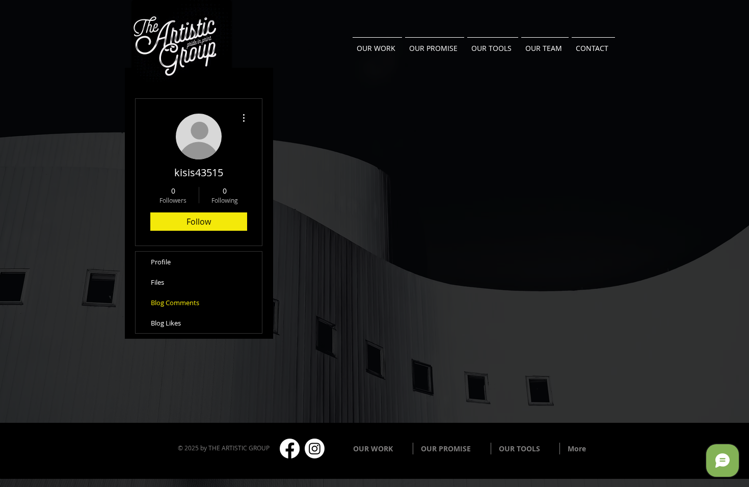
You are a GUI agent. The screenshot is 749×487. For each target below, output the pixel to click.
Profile (161, 261)
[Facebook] (290, 448)
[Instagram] (315, 448)
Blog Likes (166, 323)
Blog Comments (175, 302)
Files (157, 282)
